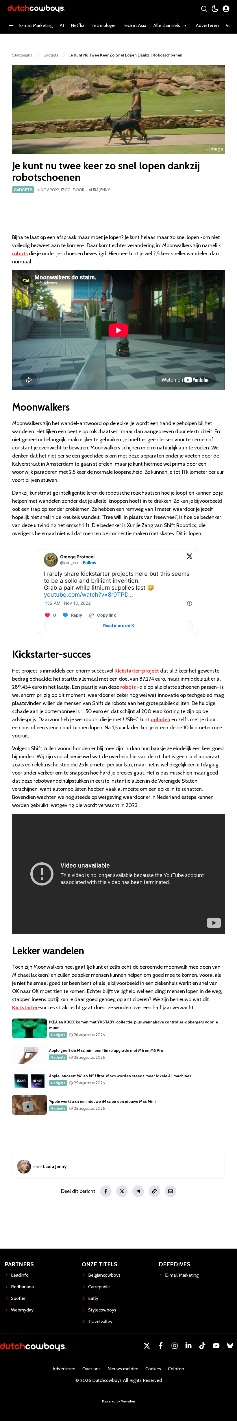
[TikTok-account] (202, 1345)
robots (20, 253)
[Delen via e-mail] (170, 1191)
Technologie (103, 25)
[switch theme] (215, 9)
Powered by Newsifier (118, 1401)
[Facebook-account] (160, 1345)
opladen (160, 719)
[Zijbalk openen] (11, 25)
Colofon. (176, 1368)
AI (62, 25)
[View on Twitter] (189, 560)
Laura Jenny (98, 189)
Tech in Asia (134, 25)
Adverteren (207, 25)
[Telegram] (138, 1191)
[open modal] (226, 8)
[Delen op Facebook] (106, 1191)
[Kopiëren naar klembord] (154, 1191)
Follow (90, 562)
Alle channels (166, 25)
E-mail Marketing (36, 25)
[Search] (204, 8)
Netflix (77, 25)
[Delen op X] (122, 1191)
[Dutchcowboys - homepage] (36, 8)
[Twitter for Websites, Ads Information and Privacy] (189, 603)
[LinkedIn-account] (188, 1345)
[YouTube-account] (216, 1345)
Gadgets (23, 189)
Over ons (91, 1368)
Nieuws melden (123, 1368)
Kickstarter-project (136, 671)
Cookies (153, 1368)
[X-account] (146, 1345)
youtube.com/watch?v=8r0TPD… (88, 594)
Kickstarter (25, 1007)
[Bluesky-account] (230, 1345)
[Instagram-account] (174, 1345)
